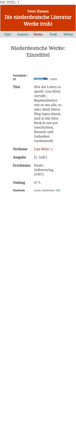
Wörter (68, 34)
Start (7, 34)
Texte (53, 34)
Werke (38, 34)
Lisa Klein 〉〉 (43, 149)
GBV (58, 190)
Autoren (23, 34)
